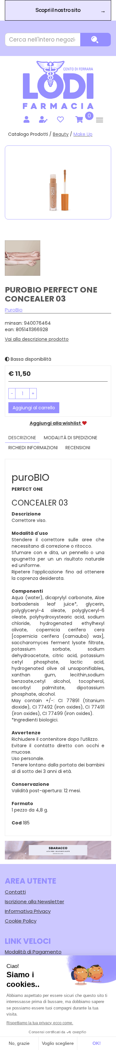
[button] (11, 393)
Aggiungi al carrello (34, 407)
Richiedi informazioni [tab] (33, 447)
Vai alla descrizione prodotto (37, 339)
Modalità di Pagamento (33, 951)
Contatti (15, 891)
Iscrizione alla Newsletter (34, 901)
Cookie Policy (20, 920)
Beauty (61, 134)
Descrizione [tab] (22, 437)
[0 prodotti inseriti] (78, 120)
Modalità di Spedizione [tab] (70, 437)
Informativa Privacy (28, 911)
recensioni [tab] (77, 447)
